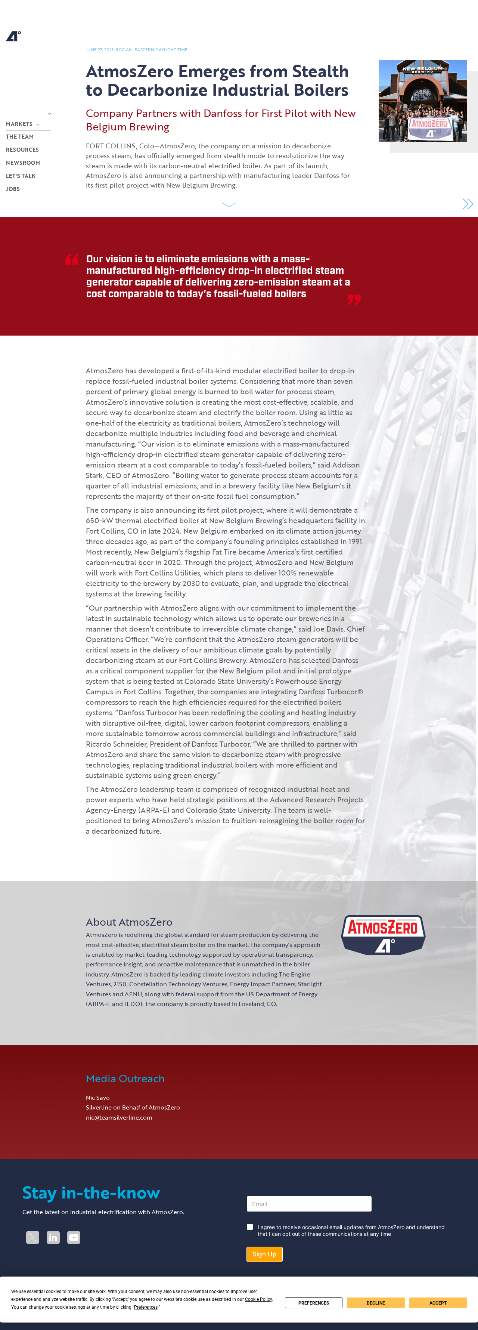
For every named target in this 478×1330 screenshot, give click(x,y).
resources (22, 150)
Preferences (313, 1303)
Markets (19, 124)
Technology (25, 113)
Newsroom (23, 163)
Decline (376, 1303)
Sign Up (264, 1254)
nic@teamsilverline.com (119, 1117)
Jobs (13, 189)
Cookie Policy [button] (258, 1299)
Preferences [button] (146, 1307)
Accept (438, 1303)
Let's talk (20, 176)
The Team (20, 137)
